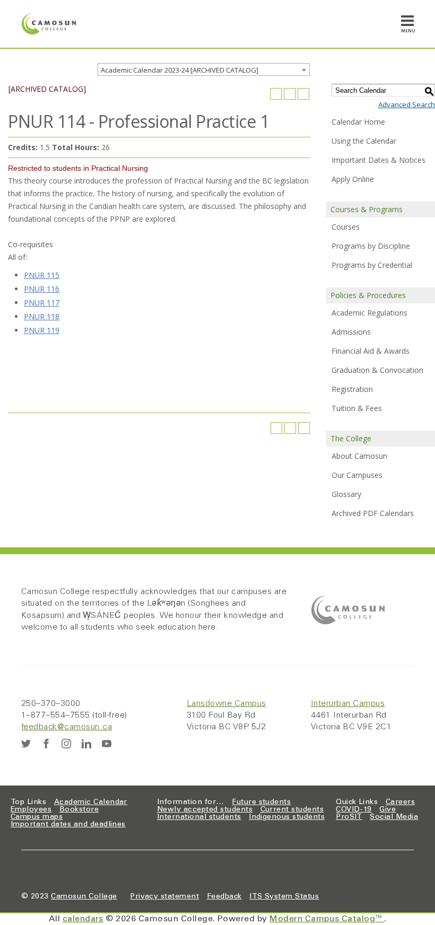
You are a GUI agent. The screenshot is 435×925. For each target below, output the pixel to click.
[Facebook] (46, 744)
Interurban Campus (348, 704)
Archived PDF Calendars (373, 513)
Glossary (346, 494)
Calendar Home (358, 122)
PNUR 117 (41, 303)
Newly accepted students (205, 810)
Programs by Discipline (371, 246)
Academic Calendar (90, 802)
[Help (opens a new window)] (303, 94)
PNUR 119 (41, 330)
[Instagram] (66, 744)
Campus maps (37, 817)
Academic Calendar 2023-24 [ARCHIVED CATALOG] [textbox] (179, 70)
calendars (83, 919)
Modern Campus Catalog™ (326, 919)
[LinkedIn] (86, 744)
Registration (352, 389)
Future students (261, 802)
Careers (400, 802)
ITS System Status (284, 897)
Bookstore (79, 810)
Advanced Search (406, 104)
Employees (31, 810)
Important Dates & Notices (378, 160)
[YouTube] (107, 744)
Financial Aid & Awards (371, 351)
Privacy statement (164, 897)
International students (199, 817)
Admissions (351, 332)
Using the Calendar (364, 141)
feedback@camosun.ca (66, 727)
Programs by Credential (372, 265)
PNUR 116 (41, 289)
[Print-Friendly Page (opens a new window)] (289, 94)
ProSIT (349, 817)
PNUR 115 (41, 275)
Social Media (394, 817)
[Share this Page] (276, 94)
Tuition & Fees (357, 408)
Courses (346, 227)
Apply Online (353, 179)
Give (387, 810)
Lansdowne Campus (226, 704)
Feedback (224, 897)
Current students (292, 810)
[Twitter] (26, 744)
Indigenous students (287, 817)
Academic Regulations (369, 313)
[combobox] (204, 69)
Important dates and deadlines (68, 824)
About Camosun (359, 456)
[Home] (49, 23)
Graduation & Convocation (377, 370)
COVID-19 (354, 810)
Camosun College (84, 897)
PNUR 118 (41, 316)
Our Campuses (357, 475)
